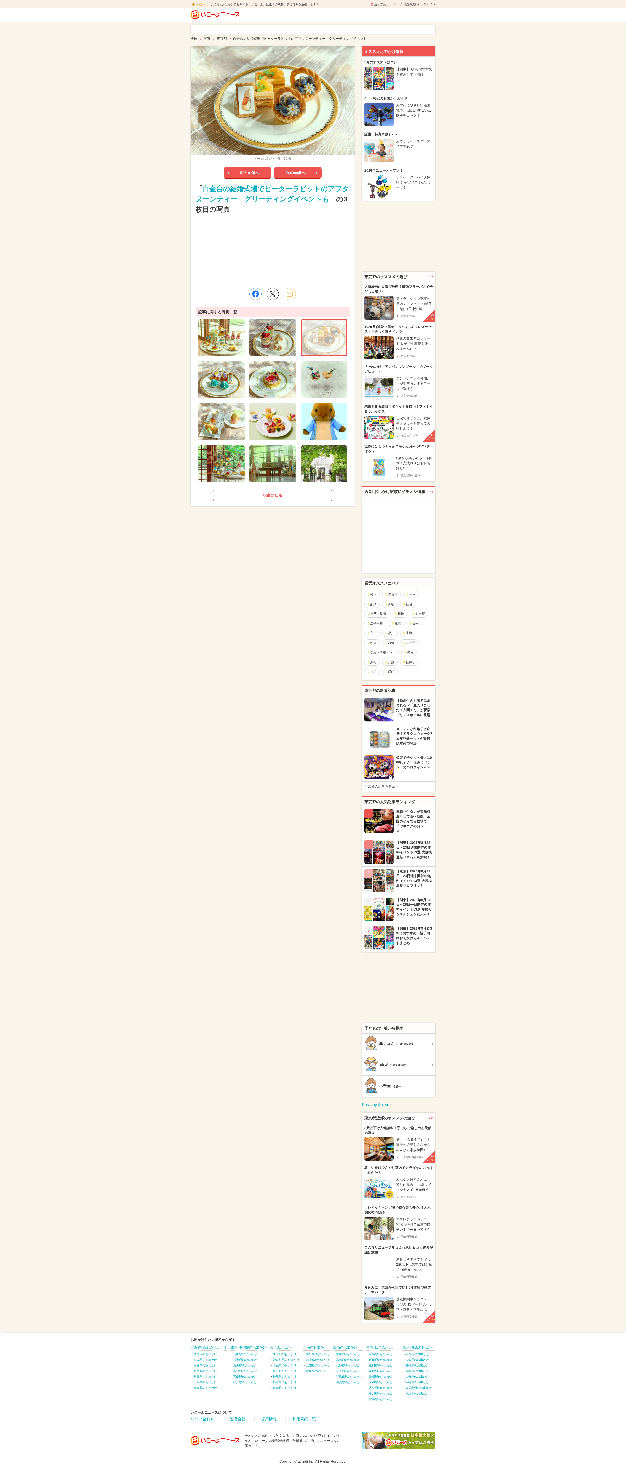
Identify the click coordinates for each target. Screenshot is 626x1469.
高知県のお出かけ (381, 1388)
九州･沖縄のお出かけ (418, 1347)
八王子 (410, 643)
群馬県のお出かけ (284, 1376)
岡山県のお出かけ (381, 1359)
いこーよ (203, 4)
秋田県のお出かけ (205, 1376)
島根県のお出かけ (381, 1376)
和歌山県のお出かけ (349, 1376)
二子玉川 (376, 623)
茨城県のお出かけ (284, 1388)
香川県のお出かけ (381, 1393)
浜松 (373, 662)
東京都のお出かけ (284, 1354)
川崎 (401, 614)
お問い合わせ (202, 1419)
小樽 (373, 672)
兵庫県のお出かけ (348, 1365)
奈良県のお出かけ (348, 1371)
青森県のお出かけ (205, 1365)
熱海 (373, 643)
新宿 (391, 604)
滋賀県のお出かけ (348, 1382)
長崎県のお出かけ (417, 1365)
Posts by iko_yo (375, 1105)
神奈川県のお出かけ (286, 1359)
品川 (391, 633)
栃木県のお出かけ (284, 1382)
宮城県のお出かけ (205, 1359)
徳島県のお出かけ (381, 1399)
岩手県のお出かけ (205, 1371)
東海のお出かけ (315, 1347)
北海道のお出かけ (205, 1354)
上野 (409, 633)
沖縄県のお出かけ (417, 1393)
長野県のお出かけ (245, 1354)
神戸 (412, 594)
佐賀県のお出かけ (417, 1359)
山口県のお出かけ (381, 1365)
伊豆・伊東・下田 (383, 652)
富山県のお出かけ (245, 1376)
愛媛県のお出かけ (381, 1382)
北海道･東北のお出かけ (209, 1347)
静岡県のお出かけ (318, 1371)
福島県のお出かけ (205, 1388)
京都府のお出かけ (348, 1359)
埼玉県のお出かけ (284, 1371)
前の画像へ (249, 173)
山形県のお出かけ (205, 1382)
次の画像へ (296, 173)
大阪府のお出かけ (348, 1354)
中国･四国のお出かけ (382, 1347)
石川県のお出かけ (245, 1371)
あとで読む (381, 4)
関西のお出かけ (345, 1347)
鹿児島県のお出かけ (418, 1388)
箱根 (410, 652)
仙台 (409, 604)
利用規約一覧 (304, 1419)
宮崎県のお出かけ (417, 1382)
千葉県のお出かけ (284, 1365)
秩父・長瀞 (378, 614)
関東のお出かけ (282, 1347)
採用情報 (269, 1419)
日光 (415, 623)
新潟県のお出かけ (245, 1365)
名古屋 (393, 594)
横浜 (373, 594)
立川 (373, 633)
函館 (391, 672)
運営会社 (238, 1419)
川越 (391, 662)
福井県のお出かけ (245, 1382)
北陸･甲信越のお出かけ (248, 1347)
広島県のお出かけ (381, 1354)
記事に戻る (272, 495)
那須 (373, 604)
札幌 (397, 623)
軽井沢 (410, 662)
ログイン (429, 4)
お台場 (420, 614)
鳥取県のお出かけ (381, 1371)
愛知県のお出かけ (318, 1354)
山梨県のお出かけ (245, 1359)
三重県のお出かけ (318, 1365)
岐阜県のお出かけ (318, 1359)
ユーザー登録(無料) (406, 4)
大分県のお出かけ (417, 1376)
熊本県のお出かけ (417, 1371)
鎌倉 (391, 643)
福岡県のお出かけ (417, 1354)
